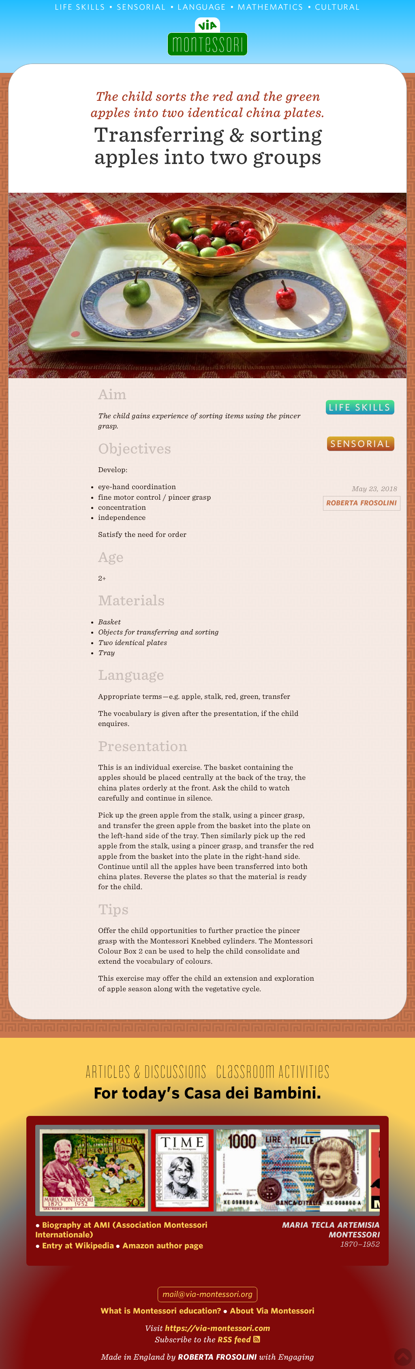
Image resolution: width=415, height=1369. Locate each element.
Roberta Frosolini (361, 503)
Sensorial (141, 7)
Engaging (296, 1357)
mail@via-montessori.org (207, 1294)
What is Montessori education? (161, 1311)
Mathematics (270, 7)
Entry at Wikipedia (77, 1245)
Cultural (337, 7)
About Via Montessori (270, 1311)
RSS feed (235, 1339)
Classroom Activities (273, 1071)
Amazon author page (161, 1245)
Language (202, 7)
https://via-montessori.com (217, 1328)
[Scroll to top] (403, 1357)
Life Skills (80, 7)
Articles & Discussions (146, 1071)
